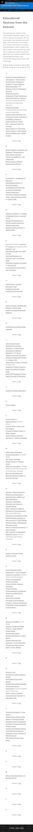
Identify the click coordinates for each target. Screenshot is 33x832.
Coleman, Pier (12, 360)
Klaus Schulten (11, 530)
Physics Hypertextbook (13, 579)
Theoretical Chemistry (13, 712)
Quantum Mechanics (12, 192)
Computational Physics (13, 183)
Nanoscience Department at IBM (16, 516)
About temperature (12, 86)
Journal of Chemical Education (16, 391)
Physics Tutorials (11, 589)
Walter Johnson (11, 433)
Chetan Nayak (10, 631)
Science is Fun (10, 672)
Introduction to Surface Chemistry (16, 362)
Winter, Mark (17, 308)
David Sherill (12, 265)
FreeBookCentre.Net (12, 289)
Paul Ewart (21, 128)
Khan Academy (11, 405)
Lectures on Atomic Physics (15, 431)
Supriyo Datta (12, 199)
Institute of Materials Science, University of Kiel (16, 216)
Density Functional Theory (14, 228)
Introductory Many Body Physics (16, 357)
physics (11, 247)
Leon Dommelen (20, 643)
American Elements (12, 107)
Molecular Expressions (13, 466)
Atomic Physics (11, 128)
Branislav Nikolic (11, 778)
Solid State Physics (12, 679)
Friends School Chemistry (14, 291)
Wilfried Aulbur (10, 230)
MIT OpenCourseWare (13, 459)
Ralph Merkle (22, 520)
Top (19, 141)
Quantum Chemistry (12, 622)
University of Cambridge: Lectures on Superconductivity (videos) (16, 119)
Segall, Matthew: (19, 84)
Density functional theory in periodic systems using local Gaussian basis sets (15, 223)
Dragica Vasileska (21, 438)
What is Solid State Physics (15, 776)
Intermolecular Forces (13, 344)
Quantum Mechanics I (13, 633)
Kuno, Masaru (16, 647)
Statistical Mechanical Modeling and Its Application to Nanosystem (16, 686)
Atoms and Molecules (13, 133)
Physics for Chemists (12, 575)
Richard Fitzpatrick (12, 185)
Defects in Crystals (12, 213)
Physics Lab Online (12, 582)
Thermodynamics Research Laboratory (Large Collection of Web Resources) (16, 733)
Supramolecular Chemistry (14, 695)
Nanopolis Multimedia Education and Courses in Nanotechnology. (14, 504)
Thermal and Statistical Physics (16, 729)
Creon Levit (9, 596)
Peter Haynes (20, 79)
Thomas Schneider (12, 478)
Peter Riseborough (21, 96)
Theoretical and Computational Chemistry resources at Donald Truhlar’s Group (16, 724)
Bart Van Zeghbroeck (20, 603)
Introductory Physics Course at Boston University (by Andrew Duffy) (15, 369)
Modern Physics (11, 461)
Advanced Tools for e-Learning (16, 98)
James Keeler (19, 348)
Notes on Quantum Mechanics (15, 527)
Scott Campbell (21, 572)
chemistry (23, 244)
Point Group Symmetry (13, 598)
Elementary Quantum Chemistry (16, 263)
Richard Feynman (18, 719)
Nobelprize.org (10, 249)
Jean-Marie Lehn (11, 698)
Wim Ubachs (22, 131)
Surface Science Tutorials (14, 693)
